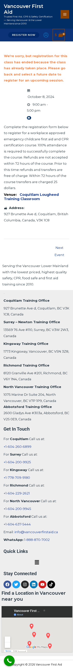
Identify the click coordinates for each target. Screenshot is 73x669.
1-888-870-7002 (37, 540)
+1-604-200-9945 (17, 509)
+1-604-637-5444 (17, 524)
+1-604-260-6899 (17, 447)
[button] (23, 35)
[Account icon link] (46, 35)
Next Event (59, 249)
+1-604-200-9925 (17, 462)
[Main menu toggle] (65, 14)
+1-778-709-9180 (17, 478)
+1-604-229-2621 (17, 493)
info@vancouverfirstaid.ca (36, 532)
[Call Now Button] (9, 660)
